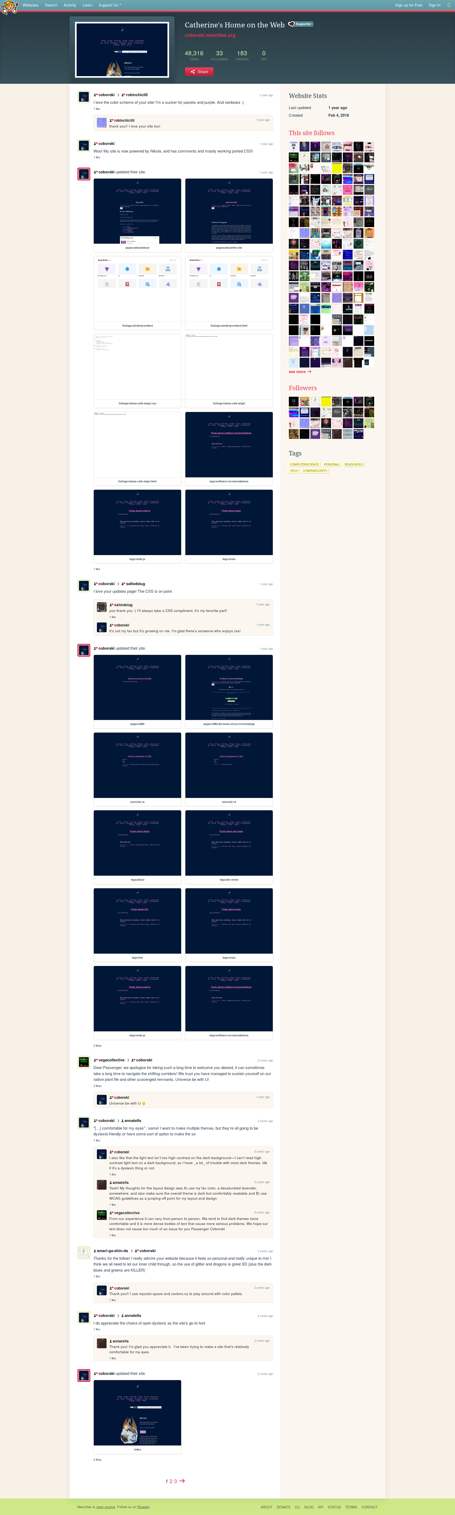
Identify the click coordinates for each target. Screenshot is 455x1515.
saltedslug (135, 583)
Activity (70, 5)
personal (331, 464)
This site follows (311, 133)
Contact (370, 1506)
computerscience (304, 464)
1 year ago (266, 95)
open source (105, 1506)
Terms (351, 1506)
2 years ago (265, 1060)
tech (294, 471)
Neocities (84, 1506)
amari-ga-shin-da (112, 1250)
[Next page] (182, 1481)
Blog (309, 1506)
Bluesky (143, 1506)
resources (354, 464)
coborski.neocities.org (210, 35)
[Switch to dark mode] (449, 5)
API (321, 1506)
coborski (106, 94)
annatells (133, 1120)
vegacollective (111, 1060)
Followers (303, 388)
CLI (297, 1506)
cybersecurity (315, 471)
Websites (31, 5)
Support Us (108, 5)
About (267, 1506)
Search (51, 5)
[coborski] (83, 174)
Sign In (435, 5)
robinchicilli (136, 94)
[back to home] (9, 7)
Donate (284, 1506)
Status (334, 1506)
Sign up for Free (408, 5)
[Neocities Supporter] (301, 24)
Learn (87, 5)
